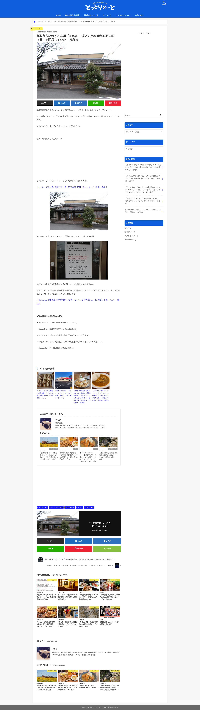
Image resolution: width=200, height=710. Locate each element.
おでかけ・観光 (53, 449)
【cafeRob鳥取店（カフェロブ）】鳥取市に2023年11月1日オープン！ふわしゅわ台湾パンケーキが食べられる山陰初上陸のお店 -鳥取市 (82, 397)
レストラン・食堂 (57, 507)
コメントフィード (131, 236)
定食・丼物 (70, 507)
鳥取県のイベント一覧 (91, 15)
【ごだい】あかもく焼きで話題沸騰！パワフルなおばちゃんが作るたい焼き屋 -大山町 (45, 394)
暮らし (80, 507)
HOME (58, 15)
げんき (54, 649)
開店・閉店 (90, 507)
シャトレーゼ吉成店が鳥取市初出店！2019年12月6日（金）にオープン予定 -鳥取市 (72, 187)
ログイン (128, 228)
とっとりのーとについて (123, 15)
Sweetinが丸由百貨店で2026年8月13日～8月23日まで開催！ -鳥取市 (143, 211)
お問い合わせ (139, 15)
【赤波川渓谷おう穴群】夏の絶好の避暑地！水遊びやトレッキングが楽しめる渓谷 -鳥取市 (108, 456)
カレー (95, 449)
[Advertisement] (79, 358)
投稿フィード (130, 232)
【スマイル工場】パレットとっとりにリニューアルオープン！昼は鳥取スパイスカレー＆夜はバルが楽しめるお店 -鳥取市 (100, 395)
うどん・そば (43, 507)
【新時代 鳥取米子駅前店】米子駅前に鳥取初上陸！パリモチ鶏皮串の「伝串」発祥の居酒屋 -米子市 (69, 456)
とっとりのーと (98, 707)
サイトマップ (107, 15)
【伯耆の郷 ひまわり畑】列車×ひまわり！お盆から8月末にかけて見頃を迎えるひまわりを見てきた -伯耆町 (49, 456)
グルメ (75, 449)
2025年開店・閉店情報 (72, 15)
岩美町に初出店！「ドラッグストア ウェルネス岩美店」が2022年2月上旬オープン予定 (63, 394)
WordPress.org (130, 240)
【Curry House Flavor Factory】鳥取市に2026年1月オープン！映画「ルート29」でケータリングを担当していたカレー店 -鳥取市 (88, 457)
